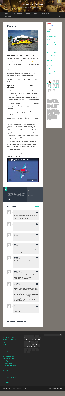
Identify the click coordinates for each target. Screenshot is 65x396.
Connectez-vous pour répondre (37, 212)
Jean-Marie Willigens (54, 88)
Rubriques (19, 13)
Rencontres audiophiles (52, 66)
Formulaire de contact (46, 13)
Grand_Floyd (57, 87)
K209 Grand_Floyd (27, 341)
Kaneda (32, 341)
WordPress (23, 388)
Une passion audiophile (32, 5)
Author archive (9, 199)
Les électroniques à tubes (52, 50)
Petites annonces (51, 63)
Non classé (50, 60)
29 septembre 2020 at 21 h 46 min (19, 306)
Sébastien (16, 257)
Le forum (36, 13)
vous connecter (15, 322)
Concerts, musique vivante (52, 33)
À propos (13, 13)
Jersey (57, 104)
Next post (31, 195)
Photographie (50, 65)
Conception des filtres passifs (54, 70)
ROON (50, 73)
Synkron (52, 116)
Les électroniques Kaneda (52, 52)
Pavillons (53, 111)
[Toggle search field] (60, 16)
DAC (56, 99)
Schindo (58, 112)
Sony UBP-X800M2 (56, 114)
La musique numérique (52, 71)
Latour (52, 107)
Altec (51, 99)
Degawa (29, 337)
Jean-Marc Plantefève (49, 88)
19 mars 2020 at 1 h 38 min (18, 245)
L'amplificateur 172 (8, 360)
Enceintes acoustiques (52, 36)
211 (48, 99)
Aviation (31, 190)
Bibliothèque (28, 13)
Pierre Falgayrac (17, 305)
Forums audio (8, 16)
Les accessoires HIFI (51, 42)
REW (54, 112)
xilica (25, 351)
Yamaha (49, 119)
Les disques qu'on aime (52, 44)
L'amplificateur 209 (52, 55)
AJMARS (57, 83)
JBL (54, 104)
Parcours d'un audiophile (52, 62)
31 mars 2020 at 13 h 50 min (18, 272)
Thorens (56, 116)
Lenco (55, 107)
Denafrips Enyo (50, 102)
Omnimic (49, 111)
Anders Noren (56, 388)
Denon (54, 102)
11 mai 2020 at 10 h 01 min (18, 284)
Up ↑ (61, 388)
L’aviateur (12, 26)
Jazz (49, 47)
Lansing (49, 107)
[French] (50, 23)
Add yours (36, 206)
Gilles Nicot (50, 92)
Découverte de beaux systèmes (53, 34)
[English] (47, 23)
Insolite (34, 190)
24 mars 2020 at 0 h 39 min (18, 258)
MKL (54, 92)
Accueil (6, 13)
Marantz (52, 109)
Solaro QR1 (50, 74)
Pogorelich (57, 111)
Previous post (32, 193)
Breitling (12, 90)
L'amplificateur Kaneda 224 (53, 57)
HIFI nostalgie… (50, 37)
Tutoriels (49, 68)
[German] (49, 23)
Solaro (51, 114)
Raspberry (51, 112)
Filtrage (57, 102)
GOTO (52, 104)
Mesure (56, 109)
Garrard (49, 104)
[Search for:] (53, 335)
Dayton (25, 337)
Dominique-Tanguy (49, 83)
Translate (54, 25)
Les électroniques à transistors (53, 49)
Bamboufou (54, 83)
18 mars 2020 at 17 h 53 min (18, 224)
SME (48, 114)
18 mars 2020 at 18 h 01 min (18, 235)
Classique (50, 45)
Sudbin (49, 116)
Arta (53, 99)
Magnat (49, 109)
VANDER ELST (17, 283)
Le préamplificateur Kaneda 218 (54, 58)
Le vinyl (49, 41)
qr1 (48, 112)
